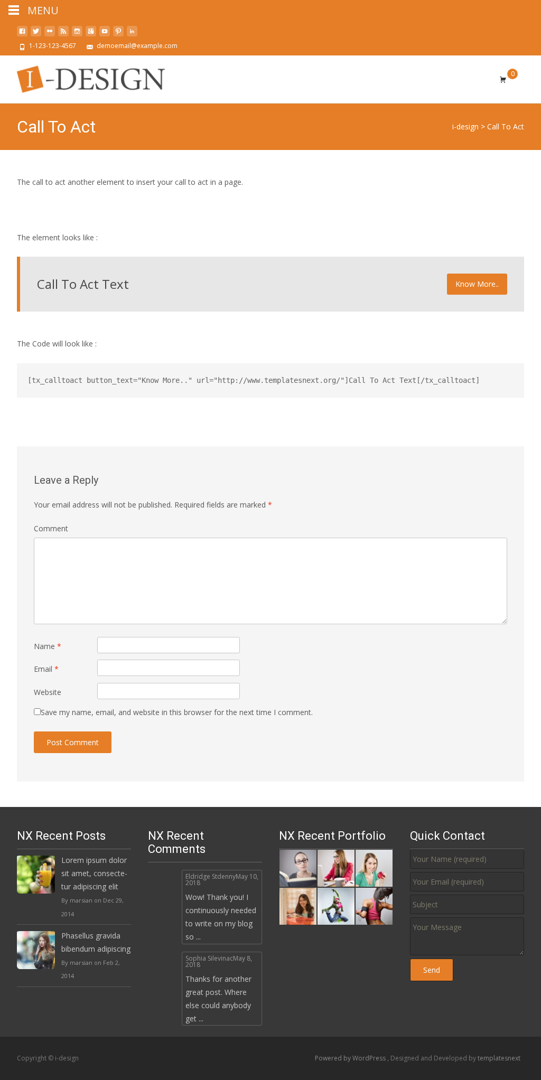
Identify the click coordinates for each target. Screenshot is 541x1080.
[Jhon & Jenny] (374, 905)
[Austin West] (297, 905)
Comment (51, 528)
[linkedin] (132, 35)
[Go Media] (336, 905)
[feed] (63, 35)
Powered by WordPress (351, 1058)
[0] (503, 79)
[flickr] (49, 35)
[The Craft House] (297, 867)
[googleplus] (91, 35)
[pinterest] (118, 35)
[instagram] (77, 35)
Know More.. (477, 284)
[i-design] (82, 76)
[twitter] (36, 35)
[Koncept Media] (336, 867)
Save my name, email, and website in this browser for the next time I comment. (177, 712)
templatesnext (499, 1058)
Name (47, 646)
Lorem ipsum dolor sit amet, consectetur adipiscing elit (94, 873)
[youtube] (104, 35)
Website (47, 692)
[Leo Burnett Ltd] (374, 867)
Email (46, 669)
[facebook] (22, 35)
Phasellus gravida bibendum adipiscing (95, 942)
